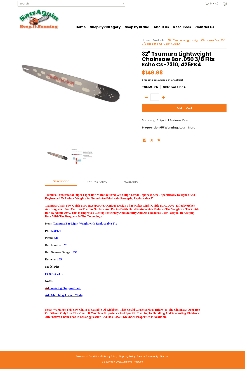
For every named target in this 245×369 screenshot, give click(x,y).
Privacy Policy (109, 356)
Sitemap (164, 356)
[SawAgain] (39, 19)
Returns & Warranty (147, 356)
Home (146, 40)
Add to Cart (184, 108)
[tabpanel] (122, 261)
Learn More (187, 127)
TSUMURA (150, 87)
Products (158, 40)
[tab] (61, 182)
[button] (144, 140)
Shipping (147, 79)
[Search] (123, 3)
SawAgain (110, 361)
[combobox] (69, 3)
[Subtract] (146, 97)
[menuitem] (211, 3)
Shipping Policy (127, 356)
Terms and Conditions (88, 356)
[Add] (163, 97)
